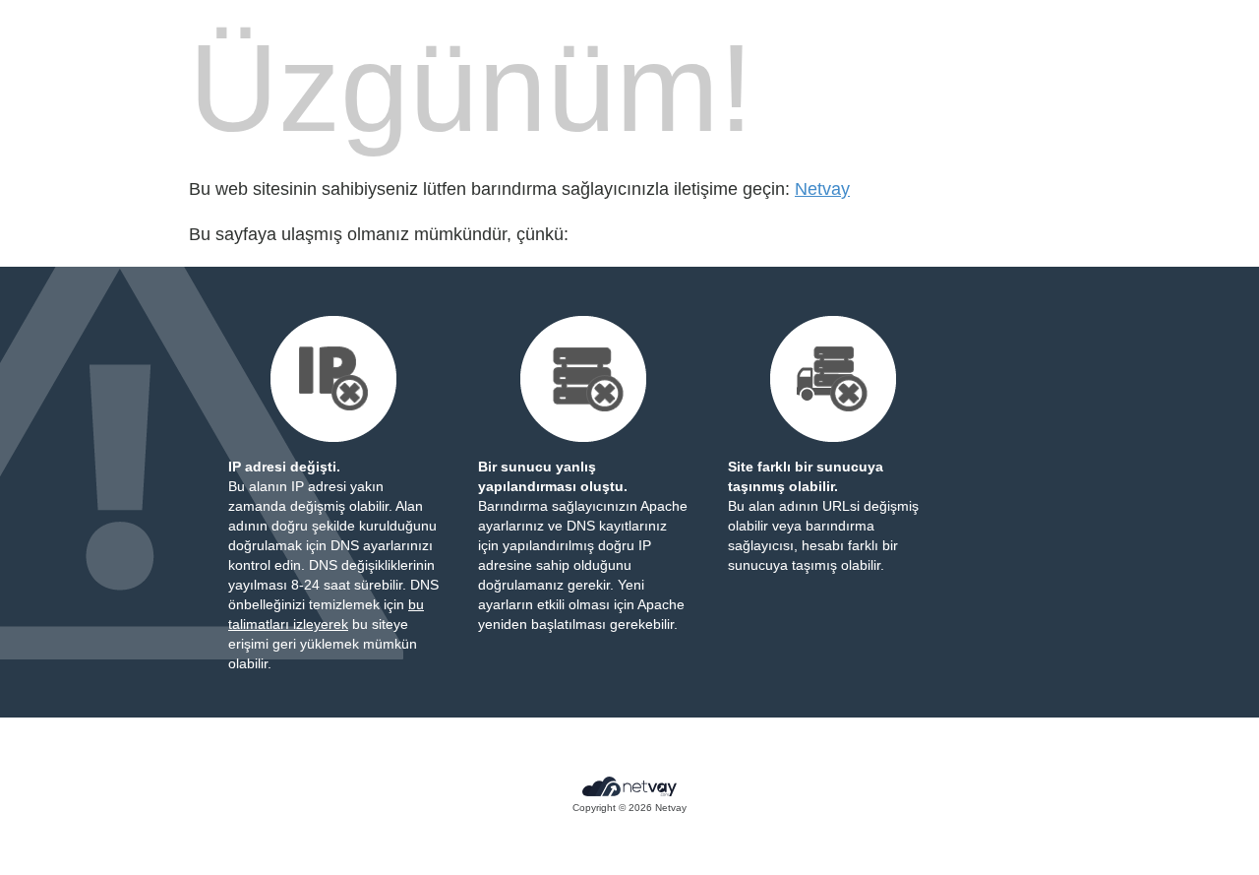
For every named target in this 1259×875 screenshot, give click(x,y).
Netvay (822, 189)
